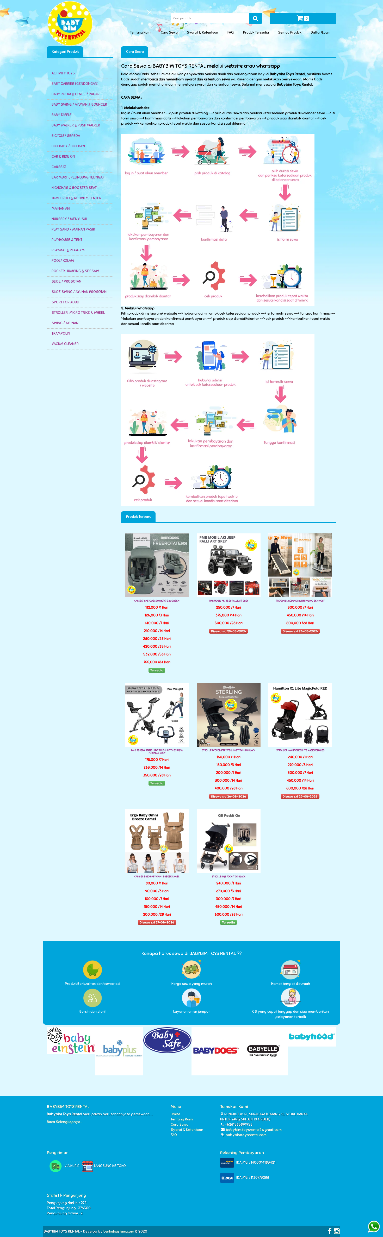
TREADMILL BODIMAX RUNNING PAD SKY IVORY (300, 600)
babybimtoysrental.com (246, 1135)
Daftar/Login (321, 32)
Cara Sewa (170, 32)
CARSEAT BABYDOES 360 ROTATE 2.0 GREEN (157, 600)
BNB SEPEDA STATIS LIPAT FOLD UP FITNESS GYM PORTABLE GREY (157, 752)
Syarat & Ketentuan (203, 32)
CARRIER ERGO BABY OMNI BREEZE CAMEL (157, 876)
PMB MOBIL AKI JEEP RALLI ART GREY (228, 600)
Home (175, 1114)
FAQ (231, 32)
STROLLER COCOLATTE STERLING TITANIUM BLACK (228, 750)
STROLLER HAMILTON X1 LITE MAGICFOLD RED (300, 750)
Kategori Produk (65, 51)
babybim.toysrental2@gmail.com (254, 1129)
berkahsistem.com (118, 1231)
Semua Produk (290, 32)
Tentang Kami (141, 32)
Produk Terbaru (138, 516)
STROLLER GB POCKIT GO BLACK (228, 876)
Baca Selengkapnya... (65, 1122)
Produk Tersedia (256, 32)
